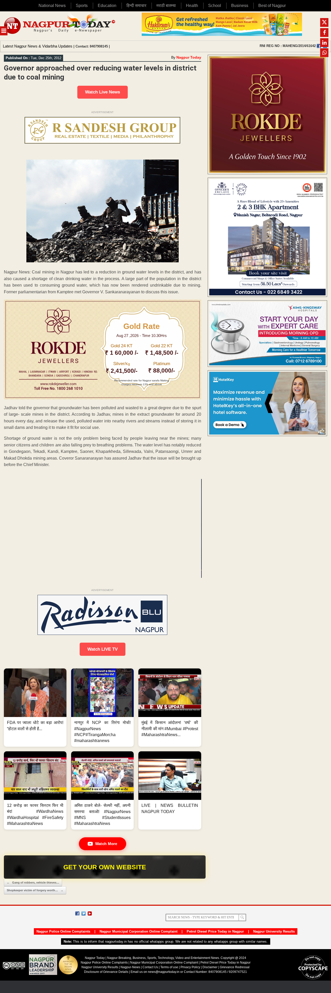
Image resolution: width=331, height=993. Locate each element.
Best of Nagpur (272, 5)
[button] (35, 707)
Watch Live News (102, 92)
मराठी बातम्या (166, 5)
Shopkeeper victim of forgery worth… (35, 890)
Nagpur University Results (274, 931)
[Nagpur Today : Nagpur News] (60, 26)
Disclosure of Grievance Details (106, 972)
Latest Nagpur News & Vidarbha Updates (37, 46)
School (214, 5)
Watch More (106, 843)
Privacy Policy (190, 967)
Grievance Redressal (235, 967)
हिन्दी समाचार (136, 5)
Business (239, 5)
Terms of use (169, 967)
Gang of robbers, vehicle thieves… (33, 882)
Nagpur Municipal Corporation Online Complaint (138, 931)
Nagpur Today (188, 57)
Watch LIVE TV (102, 649)
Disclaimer (210, 967)
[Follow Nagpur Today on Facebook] (77, 913)
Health (192, 5)
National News (52, 5)
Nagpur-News (130, 967)
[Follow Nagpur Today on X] (83, 913)
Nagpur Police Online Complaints (63, 931)
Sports (82, 5)
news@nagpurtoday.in (163, 972)
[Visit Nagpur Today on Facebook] (319, 46)
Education (107, 5)
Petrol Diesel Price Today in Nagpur (215, 931)
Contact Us (150, 967)
